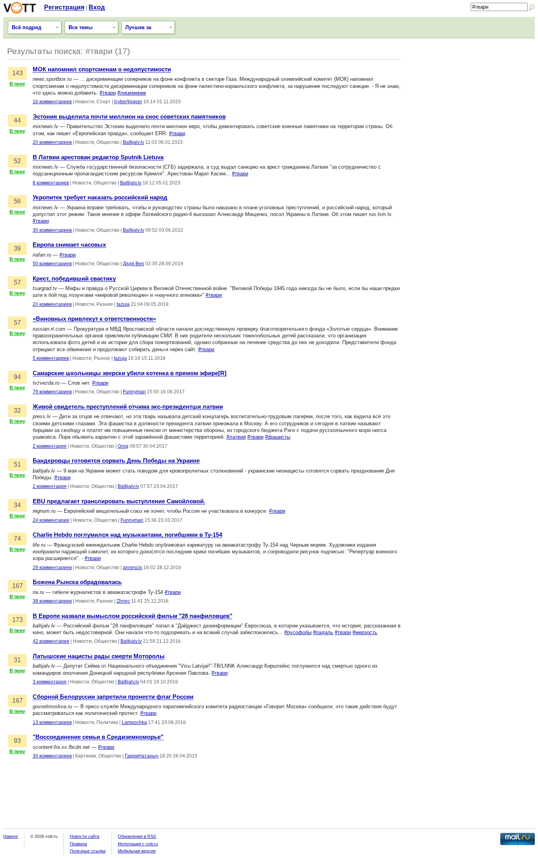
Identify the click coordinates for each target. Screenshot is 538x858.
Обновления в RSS (137, 836)
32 (17, 410)
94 (17, 377)
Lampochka (134, 722)
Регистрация (64, 7)
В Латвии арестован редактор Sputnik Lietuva (98, 157)
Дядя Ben (133, 263)
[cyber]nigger (128, 101)
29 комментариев (52, 567)
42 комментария (51, 641)
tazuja (123, 304)
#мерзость (364, 632)
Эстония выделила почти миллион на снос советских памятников (129, 117)
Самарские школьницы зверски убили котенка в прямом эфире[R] (129, 373)
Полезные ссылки (88, 851)
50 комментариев (52, 263)
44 (17, 120)
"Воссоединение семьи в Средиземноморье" (98, 737)
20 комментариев (52, 142)
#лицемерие (131, 93)
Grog (123, 446)
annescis (132, 567)
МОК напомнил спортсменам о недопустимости (102, 69)
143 (17, 73)
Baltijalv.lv (133, 142)
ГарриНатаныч (141, 756)
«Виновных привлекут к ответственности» (94, 319)
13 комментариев (52, 722)
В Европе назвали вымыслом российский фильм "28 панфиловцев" (132, 616)
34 (17, 505)
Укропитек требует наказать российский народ (100, 197)
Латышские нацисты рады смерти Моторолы (99, 656)
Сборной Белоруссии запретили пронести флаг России (113, 697)
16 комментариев (52, 101)
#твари (108, 93)
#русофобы (298, 632)
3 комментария (50, 682)
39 (17, 248)
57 (17, 282)
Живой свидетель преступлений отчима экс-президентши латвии (128, 407)
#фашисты (277, 437)
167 (17, 586)
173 (17, 619)
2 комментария (50, 446)
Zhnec (123, 601)
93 (17, 740)
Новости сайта (84, 836)
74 (17, 538)
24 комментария (51, 520)
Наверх (10, 836)
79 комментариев (52, 392)
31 (17, 660)
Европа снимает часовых (69, 245)
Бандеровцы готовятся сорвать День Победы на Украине (116, 461)
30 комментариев (52, 230)
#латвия (236, 437)
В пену (17, 84)
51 (17, 464)
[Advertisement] (472, 97)
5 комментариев (51, 358)
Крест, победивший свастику (74, 278)
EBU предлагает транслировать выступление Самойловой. (119, 501)
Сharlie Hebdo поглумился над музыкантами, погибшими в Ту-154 (127, 535)
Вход (97, 7)
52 (17, 161)
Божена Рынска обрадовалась (77, 582)
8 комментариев (51, 183)
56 (17, 201)
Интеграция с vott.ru (138, 843)
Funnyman (134, 392)
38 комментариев (52, 601)
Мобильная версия (137, 851)
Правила (78, 843)
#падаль (323, 632)
